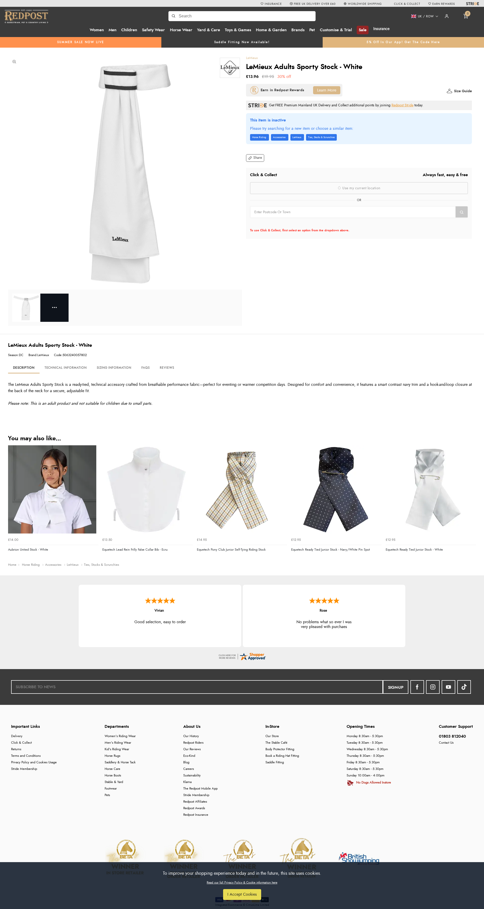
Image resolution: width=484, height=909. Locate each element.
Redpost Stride (402, 105)
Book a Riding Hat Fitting (282, 756)
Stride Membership (24, 769)
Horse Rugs (112, 756)
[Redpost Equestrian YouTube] (448, 687)
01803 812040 (452, 736)
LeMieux (252, 58)
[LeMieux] (230, 68)
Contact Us (446, 742)
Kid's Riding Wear (117, 749)
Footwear (111, 788)
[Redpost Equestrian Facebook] (417, 687)
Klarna (187, 782)
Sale (363, 30)
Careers (188, 769)
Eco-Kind (189, 756)
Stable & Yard (114, 782)
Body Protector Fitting (279, 749)
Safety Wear (153, 30)
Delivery (16, 736)
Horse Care (112, 769)
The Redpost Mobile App (200, 788)
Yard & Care (208, 30)
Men (112, 30)
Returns (16, 749)
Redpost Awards (194, 808)
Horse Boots (113, 775)
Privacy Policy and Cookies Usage (34, 762)
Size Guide (463, 91)
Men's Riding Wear (118, 742)
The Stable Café (276, 742)
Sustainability (192, 775)
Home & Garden (271, 30)
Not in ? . (282, 223)
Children (129, 30)
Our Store (272, 736)
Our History (191, 736)
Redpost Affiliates (195, 801)
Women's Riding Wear (120, 736)
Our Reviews (192, 749)
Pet (312, 30)
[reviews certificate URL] (242, 656)
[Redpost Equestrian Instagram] (433, 687)
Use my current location (360, 188)
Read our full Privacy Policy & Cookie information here (242, 882)
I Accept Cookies (242, 894)
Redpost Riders (193, 742)
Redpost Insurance (195, 815)
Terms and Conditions (26, 756)
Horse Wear (181, 30)
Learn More (326, 90)
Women (97, 30)
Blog (186, 762)
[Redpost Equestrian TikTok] (464, 687)
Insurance (381, 29)
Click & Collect (21, 742)
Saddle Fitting (274, 762)
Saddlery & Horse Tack (120, 762)
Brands (298, 30)
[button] (423, 16)
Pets (107, 795)
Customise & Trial (336, 30)
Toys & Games (238, 30)
